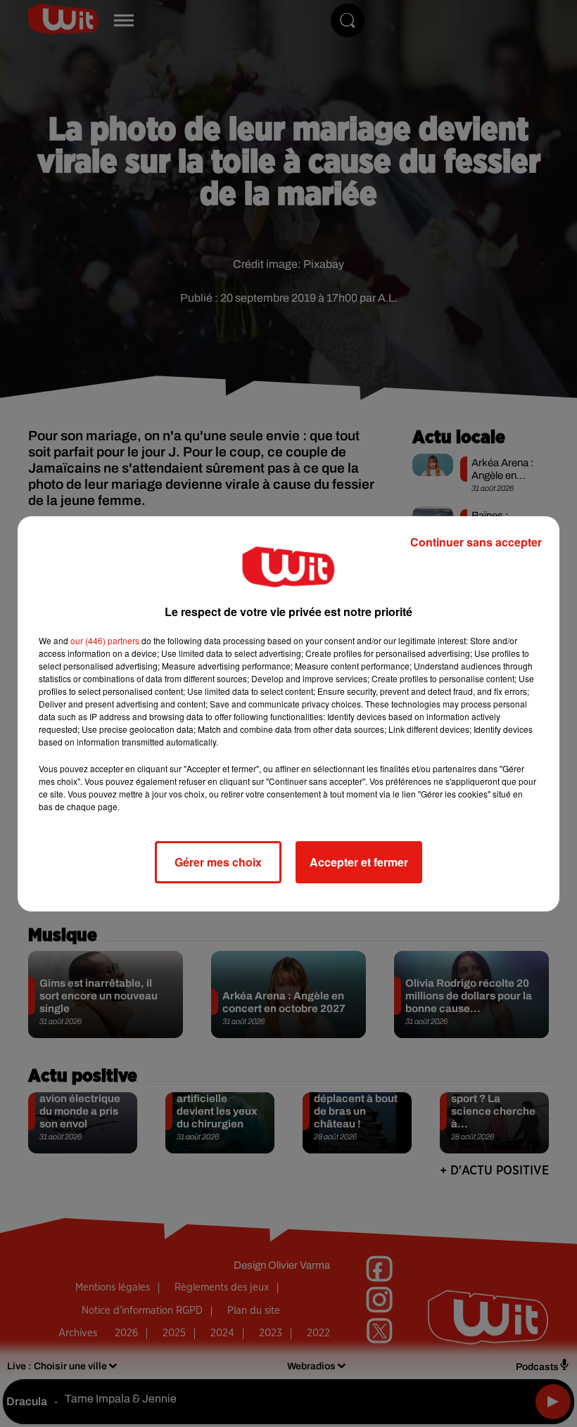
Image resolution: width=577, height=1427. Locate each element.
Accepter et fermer (359, 862)
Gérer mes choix (218, 862)
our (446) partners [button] (104, 640)
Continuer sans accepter (476, 542)
